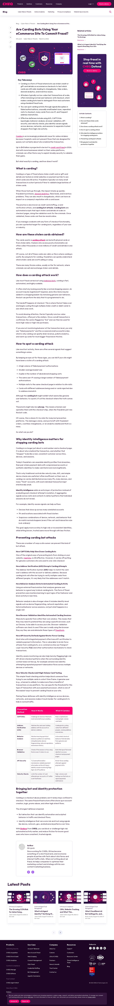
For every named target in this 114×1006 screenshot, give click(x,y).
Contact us (52, 972)
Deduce (8, 992)
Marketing (51, 12)
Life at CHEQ (53, 956)
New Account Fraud (34, 952)
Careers (52, 952)
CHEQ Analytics (11, 960)
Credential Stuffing (34, 968)
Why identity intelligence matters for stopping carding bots (92, 134)
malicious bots (50, 281)
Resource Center (72, 956)
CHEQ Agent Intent (12, 983)
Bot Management (33, 972)
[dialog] (57, 999)
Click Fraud (31, 964)
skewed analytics (42, 194)
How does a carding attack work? (92, 126)
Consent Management (35, 960)
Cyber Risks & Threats (24, 12)
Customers (39, 4)
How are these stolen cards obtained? (89, 122)
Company (59, 4)
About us (52, 949)
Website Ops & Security (81, 12)
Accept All (14, 1001)
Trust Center (53, 968)
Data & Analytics (39, 12)
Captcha (27, 558)
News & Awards (54, 964)
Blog (5, 11)
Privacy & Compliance (64, 12)
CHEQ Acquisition (12, 952)
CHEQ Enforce (11, 973)
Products (20, 4)
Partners (52, 960)
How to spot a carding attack (90, 130)
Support (69, 949)
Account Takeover (33, 949)
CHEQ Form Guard (12, 956)
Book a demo (92, 71)
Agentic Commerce (34, 976)
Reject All (25, 1001)
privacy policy (91, 997)
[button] (10, 42)
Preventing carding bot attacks (91, 139)
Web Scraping (32, 956)
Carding (19, 136)
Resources (49, 4)
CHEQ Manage (11, 969)
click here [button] (30, 997)
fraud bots (59, 630)
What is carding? (86, 117)
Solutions (29, 4)
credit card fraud (58, 147)
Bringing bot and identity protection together (89, 143)
